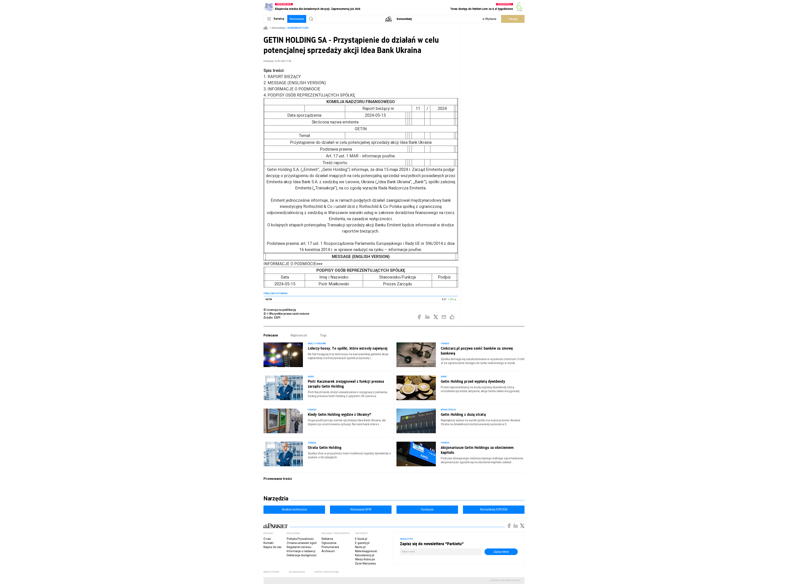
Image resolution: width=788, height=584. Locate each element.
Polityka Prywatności (300, 538)
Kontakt (268, 543)
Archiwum (328, 551)
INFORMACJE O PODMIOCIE (292, 263)
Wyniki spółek (448, 410)
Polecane (270, 335)
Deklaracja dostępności (301, 555)
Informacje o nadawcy (301, 551)
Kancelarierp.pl (364, 555)
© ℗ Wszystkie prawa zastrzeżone (286, 313)
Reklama (327, 538)
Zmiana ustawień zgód (301, 543)
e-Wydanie (489, 19)
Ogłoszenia (329, 543)
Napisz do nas (272, 547)
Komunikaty (404, 19)
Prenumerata (330, 547)
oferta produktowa (326, 572)
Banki (311, 377)
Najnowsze (299, 335)
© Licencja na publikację (279, 309)
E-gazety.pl (362, 543)
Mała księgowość (366, 551)
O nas (267, 538)
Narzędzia (275, 498)
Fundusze (427, 509)
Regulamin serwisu (299, 547)
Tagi (323, 335)
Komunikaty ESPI (298, 27)
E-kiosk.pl (361, 538)
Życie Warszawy (365, 563)
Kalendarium (297, 572)
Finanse (445, 343)
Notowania (297, 18)
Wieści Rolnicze (365, 559)
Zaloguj (513, 19)
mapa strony (271, 572)
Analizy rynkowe (317, 343)
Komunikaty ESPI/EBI (493, 509)
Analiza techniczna (294, 509)
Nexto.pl (360, 547)
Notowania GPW (360, 509)
